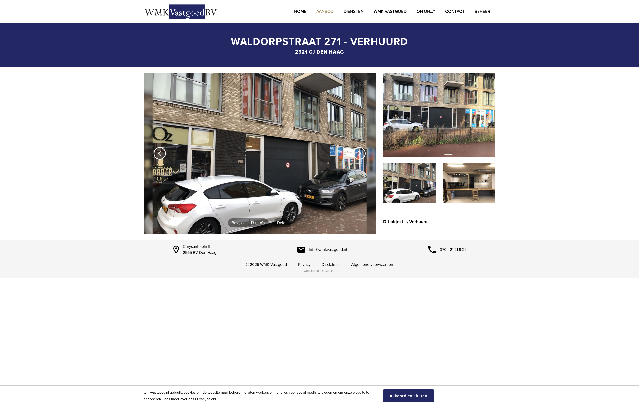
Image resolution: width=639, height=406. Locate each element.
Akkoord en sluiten (408, 395)
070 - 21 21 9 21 (453, 249)
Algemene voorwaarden (372, 264)
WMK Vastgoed (390, 11)
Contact (455, 11)
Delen (282, 222)
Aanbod (325, 11)
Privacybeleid (205, 399)
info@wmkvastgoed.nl (328, 249)
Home (300, 11)
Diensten (354, 11)
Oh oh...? (426, 11)
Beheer (482, 11)
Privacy (304, 264)
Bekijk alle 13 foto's (248, 222)
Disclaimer (331, 264)
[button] (160, 153)
